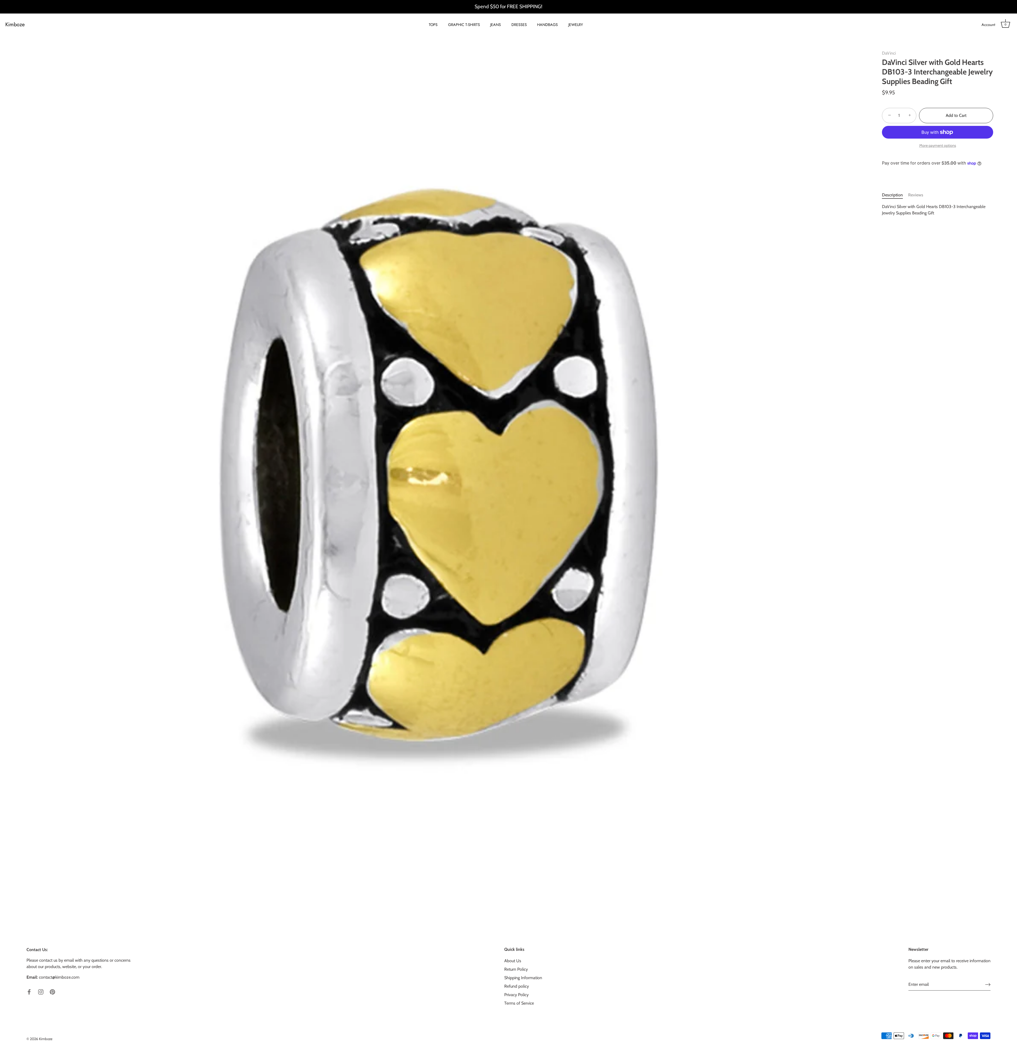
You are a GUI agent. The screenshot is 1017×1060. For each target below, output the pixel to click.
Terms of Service (519, 1003)
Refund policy (516, 986)
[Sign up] (988, 984)
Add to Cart (956, 115)
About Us (512, 960)
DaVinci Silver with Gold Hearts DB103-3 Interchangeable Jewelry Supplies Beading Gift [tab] (933, 209)
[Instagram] (40, 991)
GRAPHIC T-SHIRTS (464, 24)
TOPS (433, 24)
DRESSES (519, 24)
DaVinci (889, 53)
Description (892, 194)
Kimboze (15, 24)
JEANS (495, 24)
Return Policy (516, 969)
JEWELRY (575, 24)
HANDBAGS (547, 24)
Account (988, 24)
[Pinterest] (52, 991)
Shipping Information (523, 977)
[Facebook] (29, 991)
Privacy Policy (516, 994)
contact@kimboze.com (59, 977)
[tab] (895, 195)
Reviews (915, 194)
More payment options (937, 145)
